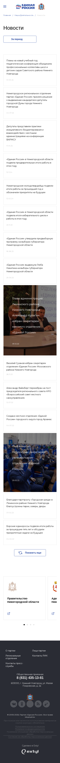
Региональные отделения (13, 657)
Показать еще (33, 552)
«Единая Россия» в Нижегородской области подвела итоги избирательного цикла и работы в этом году (29, 215)
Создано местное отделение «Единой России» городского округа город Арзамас (29, 418)
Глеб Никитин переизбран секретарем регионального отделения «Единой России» (29, 458)
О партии (10, 650)
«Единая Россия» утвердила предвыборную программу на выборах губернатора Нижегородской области (29, 241)
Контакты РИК (39, 655)
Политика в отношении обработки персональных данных (30, 733)
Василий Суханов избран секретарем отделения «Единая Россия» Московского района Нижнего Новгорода (28, 366)
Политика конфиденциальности (30, 729)
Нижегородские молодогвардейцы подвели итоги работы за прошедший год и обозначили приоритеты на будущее (29, 189)
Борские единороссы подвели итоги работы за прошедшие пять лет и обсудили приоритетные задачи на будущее (30, 529)
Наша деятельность (24, 15)
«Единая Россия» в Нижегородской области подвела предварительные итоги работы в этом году (29, 162)
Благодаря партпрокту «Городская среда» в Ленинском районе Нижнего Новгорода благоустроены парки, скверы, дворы (29, 503)
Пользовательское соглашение (30, 726)
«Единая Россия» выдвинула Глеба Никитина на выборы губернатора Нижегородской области (24, 268)
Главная (7, 15)
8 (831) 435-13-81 (30, 678)
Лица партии (39, 650)
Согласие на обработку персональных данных (30, 737)
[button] (24, 624)
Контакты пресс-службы (14, 664)
